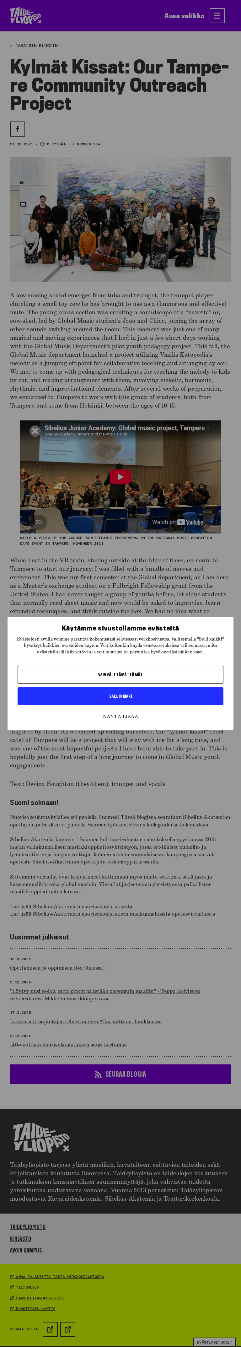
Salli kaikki (120, 696)
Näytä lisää (120, 716)
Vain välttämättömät (120, 674)
